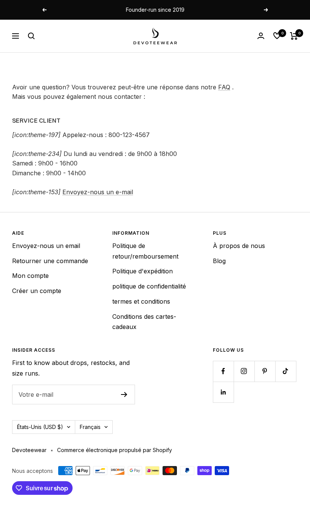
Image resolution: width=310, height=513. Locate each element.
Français (90, 427)
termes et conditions (141, 301)
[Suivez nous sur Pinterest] (264, 371)
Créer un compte (36, 291)
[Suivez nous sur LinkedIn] (223, 392)
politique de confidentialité (149, 286)
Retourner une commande (50, 261)
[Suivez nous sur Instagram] (244, 371)
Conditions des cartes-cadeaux (144, 322)
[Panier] (294, 36)
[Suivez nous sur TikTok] (285, 371)
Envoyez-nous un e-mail (97, 192)
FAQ (224, 87)
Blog (219, 261)
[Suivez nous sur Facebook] (223, 371)
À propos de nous (239, 245)
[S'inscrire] (124, 394)
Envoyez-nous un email (46, 245)
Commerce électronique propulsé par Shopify (114, 450)
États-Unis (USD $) (40, 427)
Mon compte (30, 275)
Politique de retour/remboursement (145, 251)
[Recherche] (31, 36)
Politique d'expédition (142, 271)
